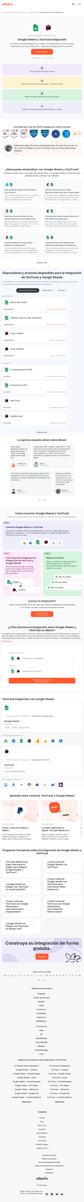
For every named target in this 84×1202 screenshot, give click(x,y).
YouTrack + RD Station (59, 1085)
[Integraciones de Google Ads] (6, 741)
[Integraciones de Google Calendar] (53, 741)
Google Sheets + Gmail (26, 1077)
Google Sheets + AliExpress (26, 1089)
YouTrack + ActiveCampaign (59, 1081)
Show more (26, 1102)
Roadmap (42, 1137)
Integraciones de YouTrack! (58, 340)
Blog (42, 1122)
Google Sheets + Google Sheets (26, 1074)
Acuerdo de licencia (49, 1155)
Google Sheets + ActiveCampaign (26, 1081)
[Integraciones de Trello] (6, 785)
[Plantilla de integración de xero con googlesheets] (21, 192)
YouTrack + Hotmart (59, 1070)
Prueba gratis (42, 52)
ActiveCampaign (41, 1050)
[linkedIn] (52, 1194)
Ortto (41, 1054)
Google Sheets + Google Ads (27, 1093)
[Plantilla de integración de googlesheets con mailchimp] (62, 245)
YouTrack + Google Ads (60, 1093)
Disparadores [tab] (48, 290)
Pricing (42, 1118)
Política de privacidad (49, 1159)
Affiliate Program (42, 1144)
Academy (42, 1129)
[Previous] (39, 500)
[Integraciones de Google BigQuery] (13, 741)
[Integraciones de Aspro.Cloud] (53, 785)
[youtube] (57, 1194)
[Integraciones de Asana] (45, 785)
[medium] (62, 1194)
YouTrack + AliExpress (59, 1089)
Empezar (42, 957)
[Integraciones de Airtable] (21, 785)
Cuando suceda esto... (17, 653)
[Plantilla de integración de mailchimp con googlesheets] (62, 192)
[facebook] (47, 1194)
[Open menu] (79, 4)
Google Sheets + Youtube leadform (26, 1097)
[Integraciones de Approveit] (37, 785)
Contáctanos (49, 1173)
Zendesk (41, 1001)
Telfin (41, 1030)
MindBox (41, 1046)
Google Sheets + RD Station (26, 1085)
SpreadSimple (41, 1038)
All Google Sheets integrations (26, 1066)
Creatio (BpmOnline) (41, 998)
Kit (41, 1034)
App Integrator (42, 1133)
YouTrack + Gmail (59, 1077)
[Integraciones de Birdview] (61, 785)
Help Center (42, 1125)
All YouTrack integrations (59, 1066)
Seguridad (49, 1169)
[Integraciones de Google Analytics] (37, 741)
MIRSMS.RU (41, 1021)
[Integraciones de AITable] (29, 785)
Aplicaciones (22, 12)
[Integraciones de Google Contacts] (61, 741)
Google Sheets (33, 12)
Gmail (41, 1005)
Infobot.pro (41, 1009)
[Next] (44, 500)
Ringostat (41, 994)
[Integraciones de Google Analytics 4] (45, 741)
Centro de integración (9, 12)
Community (42, 1141)
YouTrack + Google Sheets (59, 1074)
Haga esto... (13, 666)
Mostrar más (42, 263)
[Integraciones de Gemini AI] (29, 741)
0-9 (5, 975)
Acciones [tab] (61, 290)
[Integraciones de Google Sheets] (21, 741)
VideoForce (41, 1017)
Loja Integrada (41, 1042)
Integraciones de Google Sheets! (56, 309)
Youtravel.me (41, 1026)
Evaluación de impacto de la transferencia (49, 1166)
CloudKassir (41, 1013)
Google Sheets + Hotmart (26, 1070)
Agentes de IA (42, 1148)
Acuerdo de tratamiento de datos (49, 1162)
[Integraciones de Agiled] (13, 785)
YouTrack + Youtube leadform (59, 1097)
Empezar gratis (42, 614)
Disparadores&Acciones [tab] (28, 290)
